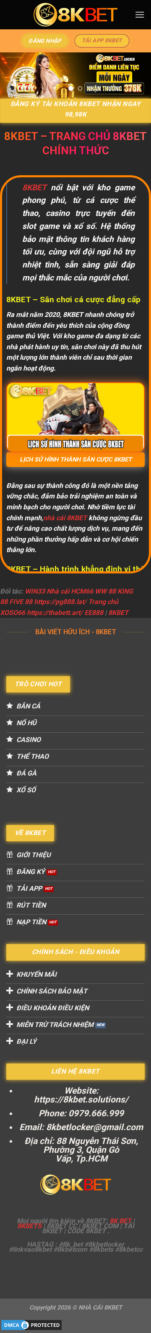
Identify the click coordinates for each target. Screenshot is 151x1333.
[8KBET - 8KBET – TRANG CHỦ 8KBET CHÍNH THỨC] (75, 14)
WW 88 (105, 591)
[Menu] (140, 14)
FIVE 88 (20, 602)
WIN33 (35, 591)
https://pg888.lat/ (60, 602)
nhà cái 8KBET (65, 518)
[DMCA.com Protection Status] (31, 1324)
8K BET (120, 1221)
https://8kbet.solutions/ (81, 1099)
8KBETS (29, 1226)
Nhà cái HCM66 (70, 591)
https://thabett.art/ (55, 613)
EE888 (93, 613)
